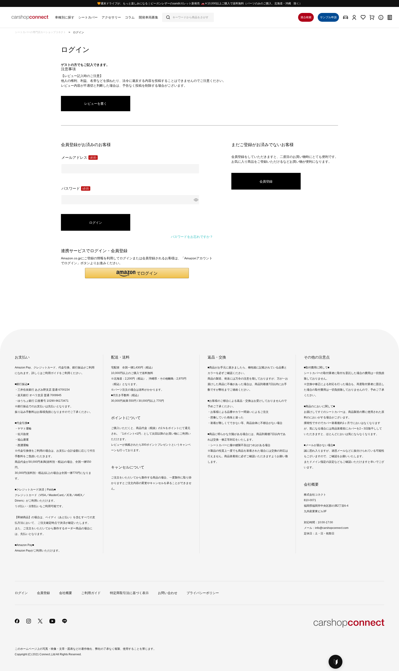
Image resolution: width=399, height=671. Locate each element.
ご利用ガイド (91, 593)
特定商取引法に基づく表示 (129, 593)
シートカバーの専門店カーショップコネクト (40, 32)
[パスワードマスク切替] (196, 199)
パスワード (73, 189)
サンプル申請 (328, 17)
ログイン (21, 593)
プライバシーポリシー (203, 593)
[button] (137, 273)
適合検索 (305, 17)
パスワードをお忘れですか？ (192, 237)
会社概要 (65, 593)
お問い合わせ (167, 593)
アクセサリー (111, 17)
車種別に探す (64, 17)
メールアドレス (77, 158)
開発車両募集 (148, 17)
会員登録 (43, 593)
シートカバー (88, 17)
